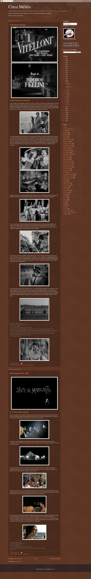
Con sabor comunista (67, 145)
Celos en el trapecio (67, 139)
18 (65, 74)
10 (65, 114)
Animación (65, 132)
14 (65, 106)
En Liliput (65, 172)
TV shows (65, 208)
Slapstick (65, 204)
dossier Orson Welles (67, 161)
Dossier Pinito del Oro (67, 163)
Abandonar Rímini (18, 24)
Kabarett (65, 181)
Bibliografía (65, 134)
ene (67, 104)
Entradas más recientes (15, 558)
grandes (48, 518)
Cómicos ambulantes (17, 365)
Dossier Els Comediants (68, 154)
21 (65, 68)
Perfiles (64, 201)
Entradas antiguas (55, 558)
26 (65, 58)
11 (65, 112)
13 (65, 108)
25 (65, 60)
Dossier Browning (66, 152)
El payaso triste (26, 554)
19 (65, 72)
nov (67, 90)
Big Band (65, 136)
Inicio (35, 558)
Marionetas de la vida (19, 373)
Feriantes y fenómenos (68, 177)
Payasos (65, 199)
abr (66, 98)
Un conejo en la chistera (68, 212)
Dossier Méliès (66, 159)
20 (65, 70)
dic (66, 81)
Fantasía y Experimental (68, 175)
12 (65, 110)
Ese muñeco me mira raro (68, 174)
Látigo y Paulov (66, 183)
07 (65, 120)
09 (65, 116)
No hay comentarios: (15, 363)
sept (67, 94)
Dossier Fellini (25, 365)
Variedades (31, 365)
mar (67, 100)
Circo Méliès (19, 6)
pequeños (44, 518)
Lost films (65, 188)
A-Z (64, 127)
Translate (73, 25)
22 (65, 66)
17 (65, 76)
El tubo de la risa (66, 170)
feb (66, 102)
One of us (65, 197)
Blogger (53, 569)
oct (66, 92)
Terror (64, 206)
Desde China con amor (68, 147)
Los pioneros (66, 186)
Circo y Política (66, 141)
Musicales (65, 194)
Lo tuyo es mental (67, 185)
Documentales (66, 148)
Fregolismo (65, 179)
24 (65, 62)
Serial (64, 203)
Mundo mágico (66, 192)
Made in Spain (66, 190)
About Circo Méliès (67, 128)
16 (65, 78)
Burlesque (65, 137)
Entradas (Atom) (17, 561)
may (67, 96)
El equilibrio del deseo (17, 554)
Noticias (65, 195)
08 (65, 118)
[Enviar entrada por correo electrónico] (22, 363)
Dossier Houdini (66, 157)
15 (65, 80)
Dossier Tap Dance (67, 165)
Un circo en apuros (67, 210)
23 (65, 64)
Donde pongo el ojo (67, 150)
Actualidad (65, 130)
